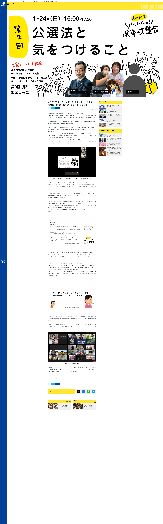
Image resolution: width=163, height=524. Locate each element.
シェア (83, 391)
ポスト (78, 391)
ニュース (16, 1)
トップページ (10, 1)
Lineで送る (88, 391)
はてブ (93, 391)
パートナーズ (57, 108)
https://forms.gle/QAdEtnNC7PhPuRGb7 (58, 378)
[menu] (3, 261)
